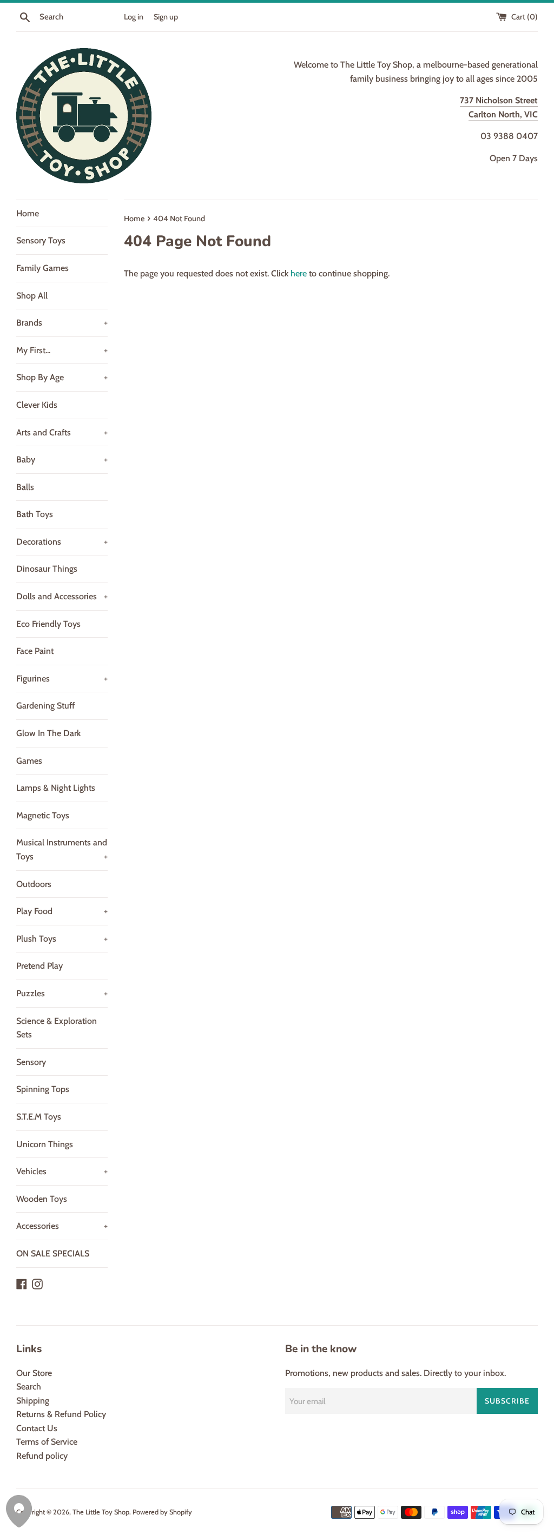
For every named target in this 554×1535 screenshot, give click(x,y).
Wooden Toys (41, 1199)
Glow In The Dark (48, 733)
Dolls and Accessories (62, 596)
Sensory (31, 1062)
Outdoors (33, 884)
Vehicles (62, 1171)
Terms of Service (46, 1442)
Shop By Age (62, 377)
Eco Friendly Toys (48, 624)
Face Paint (35, 651)
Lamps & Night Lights (55, 788)
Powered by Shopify (162, 1512)
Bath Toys (34, 514)
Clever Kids (36, 405)
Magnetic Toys (42, 815)
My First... (62, 350)
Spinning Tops (42, 1089)
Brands (62, 322)
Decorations (62, 542)
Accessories (62, 1226)
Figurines (62, 678)
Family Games (42, 268)
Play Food (62, 911)
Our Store (34, 1373)
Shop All (32, 295)
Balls (25, 487)
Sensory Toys (40, 240)
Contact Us (36, 1428)
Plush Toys (62, 939)
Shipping (32, 1400)
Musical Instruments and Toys (62, 849)
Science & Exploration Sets (56, 1028)
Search (28, 1386)
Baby (62, 459)
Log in (133, 17)
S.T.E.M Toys (38, 1116)
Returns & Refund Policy (61, 1414)
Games (29, 761)
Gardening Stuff (45, 705)
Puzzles (62, 993)
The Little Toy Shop (100, 1512)
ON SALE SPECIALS (52, 1253)
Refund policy (42, 1456)
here (299, 273)
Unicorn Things (44, 1144)
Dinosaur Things (46, 569)
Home (27, 213)
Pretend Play (39, 966)
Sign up (166, 17)
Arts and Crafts (62, 432)
